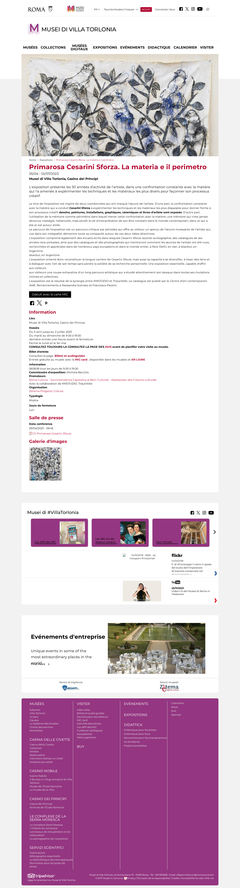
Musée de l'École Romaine (46, 786)
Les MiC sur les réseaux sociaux (105, 540)
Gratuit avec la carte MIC (50, 294)
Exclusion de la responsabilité (153, 878)
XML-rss (209, 878)
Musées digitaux (79, 47)
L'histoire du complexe (44, 828)
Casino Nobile (44, 771)
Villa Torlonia (37, 713)
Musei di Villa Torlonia (78, 29)
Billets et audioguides (70, 356)
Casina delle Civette (50, 739)
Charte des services (41, 727)
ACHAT (146, 9)
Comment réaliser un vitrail (46, 758)
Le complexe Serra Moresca (46, 824)
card (83, 359)
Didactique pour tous (137, 733)
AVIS (108, 347)
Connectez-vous (165, 9)
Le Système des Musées (44, 723)
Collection (36, 748)
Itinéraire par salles (41, 761)
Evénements (132, 47)
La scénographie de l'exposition (49, 838)
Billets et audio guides (90, 713)
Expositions (105, 47)
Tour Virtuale (164, 541)
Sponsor (176, 714)
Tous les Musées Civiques (119, 9)
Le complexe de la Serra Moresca (48, 818)
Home (32, 160)
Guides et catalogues (90, 730)
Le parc (34, 716)
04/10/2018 (192, 568)
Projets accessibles (135, 745)
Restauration (37, 755)
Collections (53, 47)
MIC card (82, 720)
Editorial (35, 709)
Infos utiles (83, 709)
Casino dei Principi (48, 799)
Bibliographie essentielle (45, 856)
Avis (173, 710)
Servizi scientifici (47, 847)
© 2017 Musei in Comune (108, 878)
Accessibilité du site (192, 878)
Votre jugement (86, 737)
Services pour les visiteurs (92, 716)
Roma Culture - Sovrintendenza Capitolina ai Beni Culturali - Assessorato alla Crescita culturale (93, 380)
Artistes (34, 751)
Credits (175, 878)
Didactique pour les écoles (140, 729)
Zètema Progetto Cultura (46, 391)
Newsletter (36, 730)
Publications (37, 852)
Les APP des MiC (45, 541)
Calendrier (185, 47)
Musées (30, 47)
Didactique (159, 47)
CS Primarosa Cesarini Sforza (51, 433)
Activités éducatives (89, 723)
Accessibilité (84, 733)
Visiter (207, 47)
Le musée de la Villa (42, 789)
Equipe (34, 720)
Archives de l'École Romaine (47, 807)
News (174, 706)
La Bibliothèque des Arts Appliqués (51, 859)
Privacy (131, 878)
